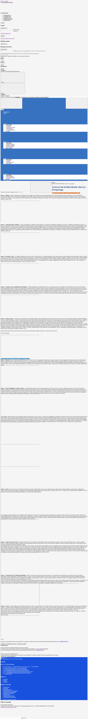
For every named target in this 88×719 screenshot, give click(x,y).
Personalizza (3, 644)
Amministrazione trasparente (9, 697)
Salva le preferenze (11, 656)
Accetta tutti (21, 644)
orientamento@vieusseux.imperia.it (19, 671)
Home (53, 182)
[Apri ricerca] (76, 103)
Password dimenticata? (5, 33)
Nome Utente (16, 29)
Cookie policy (6, 687)
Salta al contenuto (4, 1)
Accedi (2, 22)
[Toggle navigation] (11, 103)
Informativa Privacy (7, 689)
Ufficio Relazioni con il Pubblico (10, 691)
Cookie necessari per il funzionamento (9, 653)
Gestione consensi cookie (8, 695)
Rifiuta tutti (12, 644)
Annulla (2, 95)
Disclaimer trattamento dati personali (8, 707)
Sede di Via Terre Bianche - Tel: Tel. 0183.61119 (15, 668)
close (2, 109)
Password (16, 31)
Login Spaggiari (36, 53)
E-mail (15, 50)
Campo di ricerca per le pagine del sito (9, 192)
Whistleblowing (6, 694)
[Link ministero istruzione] (7, 2)
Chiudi (2, 61)
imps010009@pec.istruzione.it (18, 672)
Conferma (7, 95)
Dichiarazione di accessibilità (9, 692)
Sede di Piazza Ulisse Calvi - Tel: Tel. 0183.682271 (16, 669)
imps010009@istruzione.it (17, 670)
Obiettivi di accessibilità (8, 693)
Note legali (5, 688)
